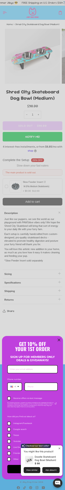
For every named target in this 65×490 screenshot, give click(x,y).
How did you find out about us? (21, 416)
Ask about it (51, 470)
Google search (19, 429)
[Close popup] (59, 448)
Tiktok (16, 435)
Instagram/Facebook (22, 423)
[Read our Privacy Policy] (56, 404)
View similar (32, 470)
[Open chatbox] (57, 483)
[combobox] (14, 387)
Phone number (14, 379)
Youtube (17, 441)
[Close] (59, 340)
